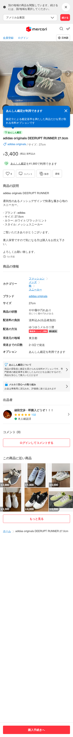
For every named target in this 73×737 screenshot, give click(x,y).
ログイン (23, 37)
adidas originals (38, 296)
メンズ (33, 282)
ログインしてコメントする (36, 443)
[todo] (68, 28)
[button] (61, 29)
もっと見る (37, 519)
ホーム (7, 531)
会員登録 (8, 37)
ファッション (37, 278)
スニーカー (35, 289)
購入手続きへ (36, 730)
